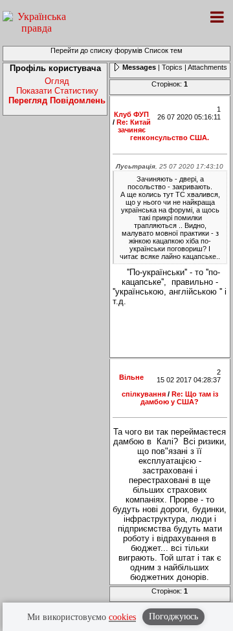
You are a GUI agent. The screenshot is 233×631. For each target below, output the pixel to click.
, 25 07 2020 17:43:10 (169, 166)
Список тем (163, 50)
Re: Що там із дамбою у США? (179, 398)
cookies (122, 617)
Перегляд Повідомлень (56, 100)
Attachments (207, 67)
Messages (139, 67)
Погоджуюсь (173, 616)
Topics (172, 67)
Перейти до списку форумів (96, 50)
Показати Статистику (57, 91)
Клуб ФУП (131, 114)
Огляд (57, 81)
